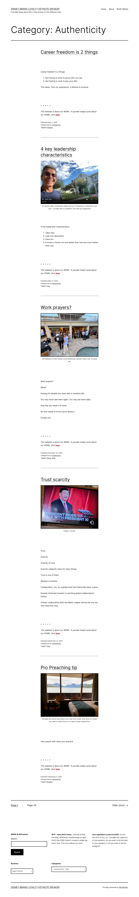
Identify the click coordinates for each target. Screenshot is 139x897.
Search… (14, 839)
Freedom (50, 127)
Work (54, 458)
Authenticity (56, 125)
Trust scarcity (55, 479)
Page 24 (31, 805)
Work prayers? (56, 307)
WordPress (123, 887)
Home (103, 9)
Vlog (48, 286)
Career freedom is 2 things (69, 52)
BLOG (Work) (122, 9)
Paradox (49, 782)
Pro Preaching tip (59, 667)
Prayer (49, 458)
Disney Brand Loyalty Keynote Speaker (35, 9)
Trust (48, 646)
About (111, 9)
